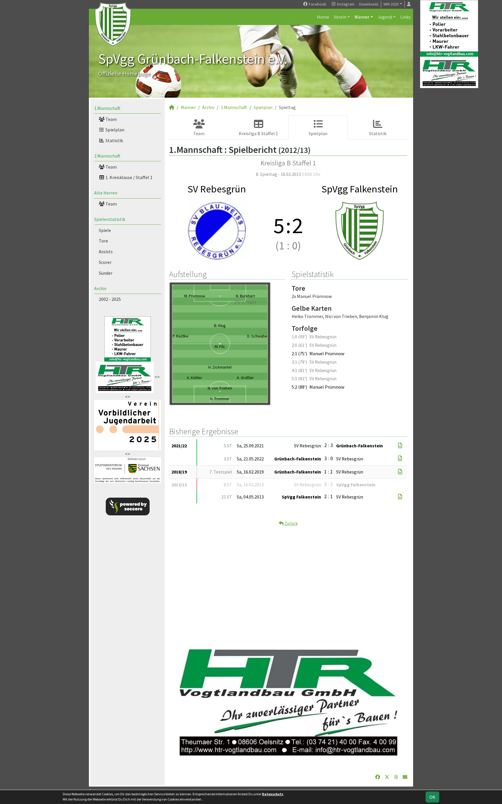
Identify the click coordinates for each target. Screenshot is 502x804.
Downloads (369, 4)
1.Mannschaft (107, 108)
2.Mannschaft (107, 156)
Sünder (105, 273)
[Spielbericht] (400, 445)
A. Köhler (194, 377)
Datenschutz (272, 794)
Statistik (114, 140)
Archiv (100, 288)
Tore (103, 241)
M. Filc (220, 346)
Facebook (317, 4)
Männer (362, 17)
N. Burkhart (245, 296)
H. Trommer (220, 398)
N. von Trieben (220, 388)
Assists (106, 251)
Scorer (105, 262)
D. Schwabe (257, 336)
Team (111, 119)
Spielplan (114, 130)
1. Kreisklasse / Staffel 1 (129, 177)
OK (432, 797)
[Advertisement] (288, 581)
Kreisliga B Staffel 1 (258, 133)
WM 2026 (391, 4)
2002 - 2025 (110, 299)
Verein (340, 17)
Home (323, 17)
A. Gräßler (245, 377)
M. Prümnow (194, 296)
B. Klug (220, 325)
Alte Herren (105, 193)
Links (405, 17)
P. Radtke (181, 336)
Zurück (291, 523)
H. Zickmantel (220, 367)
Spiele (105, 230)
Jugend (385, 17)
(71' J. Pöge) (245, 302)
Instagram (345, 4)
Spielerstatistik (109, 219)
